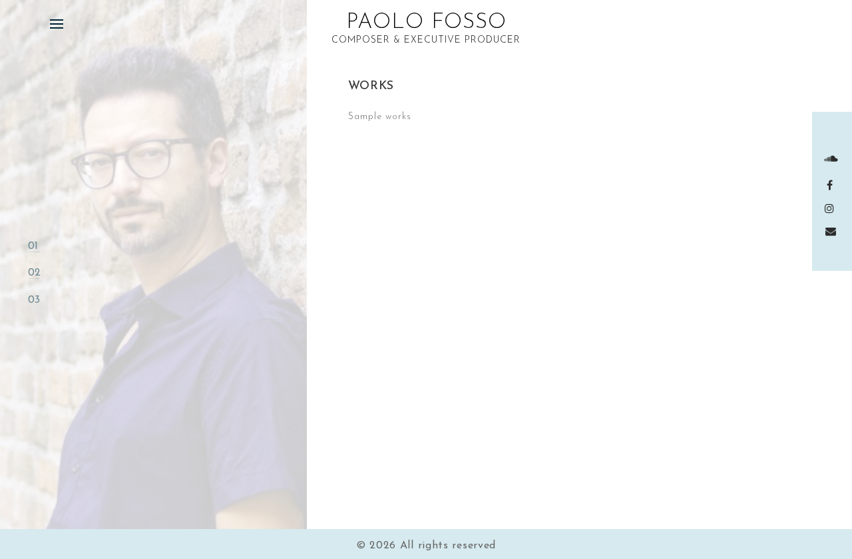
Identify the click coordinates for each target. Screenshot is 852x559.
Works (47, 273)
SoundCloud (832, 158)
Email (832, 231)
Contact (53, 299)
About (46, 246)
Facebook (832, 185)
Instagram (832, 208)
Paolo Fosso (426, 22)
